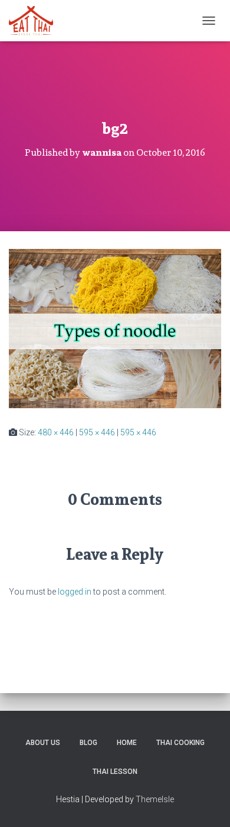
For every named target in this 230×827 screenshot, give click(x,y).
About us (42, 743)
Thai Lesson (115, 771)
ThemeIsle (155, 799)
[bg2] (115, 328)
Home (127, 743)
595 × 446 (97, 432)
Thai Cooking (180, 743)
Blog (88, 743)
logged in (74, 591)
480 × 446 (56, 432)
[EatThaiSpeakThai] (35, 20)
